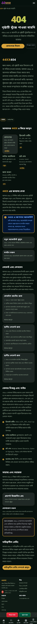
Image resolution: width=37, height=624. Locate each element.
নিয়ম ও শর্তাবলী (23, 586)
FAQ (3, 607)
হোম (1, 9)
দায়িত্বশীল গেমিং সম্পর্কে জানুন (16, 567)
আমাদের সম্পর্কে (23, 583)
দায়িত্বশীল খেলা (23, 591)
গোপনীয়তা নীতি (23, 589)
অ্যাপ (3, 604)
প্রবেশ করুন (4, 601)
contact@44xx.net (24, 598)
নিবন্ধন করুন (31, 45)
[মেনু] (34, 3)
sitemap (4, 610)
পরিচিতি (3, 119)
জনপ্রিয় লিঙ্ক (10, 119)
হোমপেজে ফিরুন (13, 46)
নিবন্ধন (3, 598)
